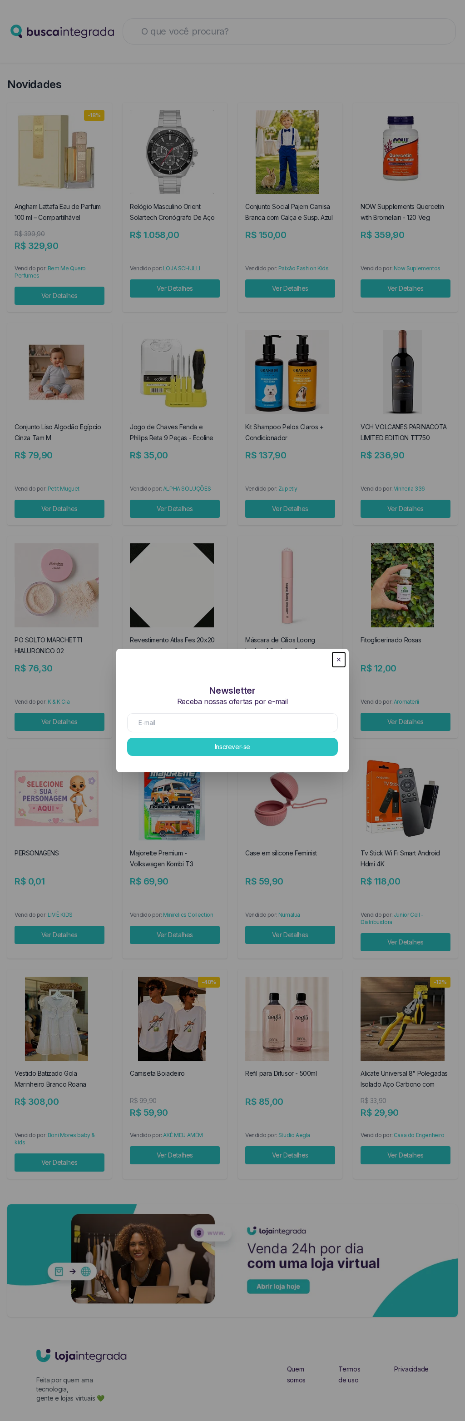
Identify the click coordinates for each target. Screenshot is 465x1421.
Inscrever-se (232, 746)
